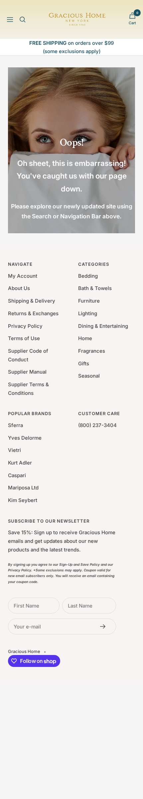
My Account (22, 276)
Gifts (83, 363)
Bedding (88, 276)
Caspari (17, 475)
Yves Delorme (25, 438)
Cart (132, 23)
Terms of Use (24, 338)
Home (85, 338)
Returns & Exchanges (33, 313)
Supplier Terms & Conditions (28, 388)
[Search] (23, 20)
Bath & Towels (95, 288)
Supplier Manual (27, 372)
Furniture (89, 301)
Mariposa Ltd (23, 487)
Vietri (14, 450)
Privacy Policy (25, 326)
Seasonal (89, 376)
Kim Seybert (22, 500)
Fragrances (91, 351)
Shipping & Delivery (31, 301)
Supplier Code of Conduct (28, 355)
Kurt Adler (20, 463)
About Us (19, 288)
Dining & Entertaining (103, 326)
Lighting (87, 313)
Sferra (15, 425)
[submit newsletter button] (104, 626)
